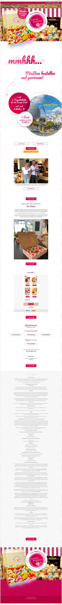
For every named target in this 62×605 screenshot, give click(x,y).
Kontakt (46, 6)
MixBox (30, 6)
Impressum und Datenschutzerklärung (31, 599)
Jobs (42, 6)
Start (26, 6)
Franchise (50, 6)
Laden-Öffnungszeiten (36, 6)
